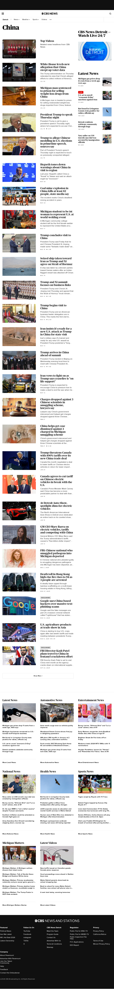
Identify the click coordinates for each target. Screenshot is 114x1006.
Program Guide (52, 934)
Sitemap (50, 947)
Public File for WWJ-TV (79, 931)
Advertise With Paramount (10, 958)
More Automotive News (49, 762)
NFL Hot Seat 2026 (7, 937)
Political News (5, 931)
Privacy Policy (98, 931)
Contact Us (51, 937)
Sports (35, 19)
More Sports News (85, 834)
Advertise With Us (54, 941)
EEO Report (74, 945)
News (16, 19)
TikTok (25, 941)
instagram (27, 937)
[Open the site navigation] (18, 14)
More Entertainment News (88, 762)
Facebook (27, 934)
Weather (25, 19)
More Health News (47, 834)
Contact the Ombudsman (10, 973)
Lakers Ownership (7, 941)
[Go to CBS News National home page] (50, 13)
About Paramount (7, 955)
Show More (37, 676)
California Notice (99, 934)
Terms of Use (98, 941)
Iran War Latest (6, 934)
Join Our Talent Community (6, 962)
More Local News (9, 762)
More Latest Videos (47, 905)
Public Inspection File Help (78, 938)
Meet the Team (52, 931)
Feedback (4, 969)
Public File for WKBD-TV (79, 934)
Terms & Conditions (54, 944)
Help (2, 966)
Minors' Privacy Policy (101, 944)
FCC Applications (76, 942)
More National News (10, 834)
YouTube (26, 931)
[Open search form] (110, 13)
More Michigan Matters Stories (14, 905)
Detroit (5, 19)
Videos (44, 19)
